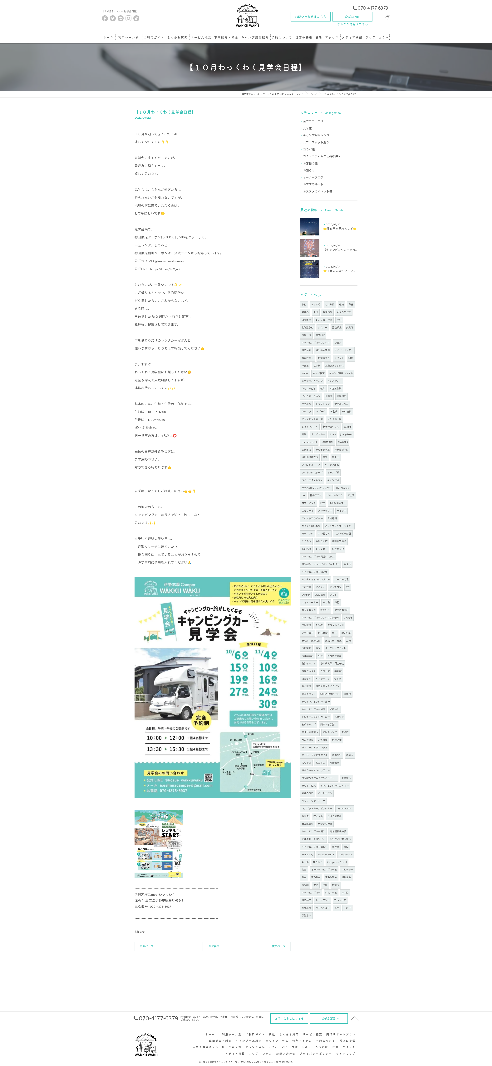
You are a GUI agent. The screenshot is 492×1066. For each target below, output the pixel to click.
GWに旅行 (320, 595)
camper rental (309, 442)
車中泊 (345, 893)
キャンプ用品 (332, 465)
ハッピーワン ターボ (313, 801)
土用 (315, 312)
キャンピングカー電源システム (318, 557)
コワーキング (309, 503)
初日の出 (334, 709)
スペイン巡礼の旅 (311, 526)
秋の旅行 (306, 686)
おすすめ (316, 304)
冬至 (304, 870)
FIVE (322, 503)
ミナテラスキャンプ (312, 381)
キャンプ (306, 412)
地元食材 (322, 633)
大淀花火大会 (325, 824)
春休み (349, 755)
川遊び (347, 908)
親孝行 (335, 847)
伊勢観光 (341, 396)
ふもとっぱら (309, 389)
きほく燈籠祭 (334, 816)
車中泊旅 (346, 412)
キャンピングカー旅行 (313, 709)
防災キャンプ (330, 732)
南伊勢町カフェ (337, 503)
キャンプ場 (333, 480)
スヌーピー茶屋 (343, 534)
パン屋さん (324, 534)
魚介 (334, 633)
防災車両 (320, 763)
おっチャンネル (310, 427)
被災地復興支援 (310, 457)
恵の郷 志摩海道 (311, 641)
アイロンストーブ (311, 465)
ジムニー (322, 327)
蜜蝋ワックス (309, 671)
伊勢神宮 (306, 900)
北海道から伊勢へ (334, 366)
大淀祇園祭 (307, 824)
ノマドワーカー (310, 602)
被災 (315, 885)
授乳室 (337, 679)
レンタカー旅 (334, 419)
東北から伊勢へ (310, 732)
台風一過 (306, 335)
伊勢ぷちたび (341, 404)
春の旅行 (337, 755)
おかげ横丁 (319, 373)
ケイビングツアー (343, 350)
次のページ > (280, 946)
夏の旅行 (346, 778)
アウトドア (340, 900)
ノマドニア (307, 633)
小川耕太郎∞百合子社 (332, 664)
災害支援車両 (341, 450)
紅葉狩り (339, 717)
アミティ (320, 587)
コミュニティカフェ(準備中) (321, 156)
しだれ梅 (306, 549)
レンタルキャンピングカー (316, 579)
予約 (339, 320)
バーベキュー (323, 908)
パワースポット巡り (316, 142)
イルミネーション (311, 396)
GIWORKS (343, 442)
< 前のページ (145, 946)
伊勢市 (335, 885)
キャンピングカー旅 (312, 419)
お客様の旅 (310, 163)
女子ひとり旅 (344, 312)
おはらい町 (321, 541)
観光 (318, 648)
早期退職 (332, 518)
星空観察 (337, 327)
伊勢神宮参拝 (339, 541)
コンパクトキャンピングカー (317, 809)
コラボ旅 (309, 149)
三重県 (333, 412)
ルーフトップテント (335, 648)
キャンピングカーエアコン (334, 786)
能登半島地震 (323, 450)
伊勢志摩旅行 (341, 610)
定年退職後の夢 (338, 831)
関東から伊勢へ (328, 725)
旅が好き (325, 610)
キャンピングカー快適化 (314, 572)
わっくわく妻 (309, 610)
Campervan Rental (337, 862)
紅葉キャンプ (309, 725)
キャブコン (335, 587)
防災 (320, 656)
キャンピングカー (311, 893)
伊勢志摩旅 (327, 442)
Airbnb (305, 862)
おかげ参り (307, 358)
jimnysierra (346, 434)
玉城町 (345, 732)
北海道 (328, 396)
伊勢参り (306, 350)
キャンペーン (323, 679)
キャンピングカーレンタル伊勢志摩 (320, 618)
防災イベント (309, 664)
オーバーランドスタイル (314, 755)
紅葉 (322, 389)
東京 (325, 457)
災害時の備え (334, 656)
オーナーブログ (313, 177)
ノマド (333, 595)
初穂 (350, 358)
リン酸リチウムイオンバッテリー (319, 778)
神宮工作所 (336, 389)
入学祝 (319, 625)
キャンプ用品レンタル (317, 135)
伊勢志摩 (306, 915)
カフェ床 (325, 671)
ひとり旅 (330, 304)
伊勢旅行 (306, 404)
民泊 (346, 847)
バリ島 (326, 602)
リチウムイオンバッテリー (316, 770)
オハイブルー (318, 434)
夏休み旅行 (307, 793)
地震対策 (337, 740)
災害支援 (306, 450)
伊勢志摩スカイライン (327, 686)
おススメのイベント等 (317, 191)
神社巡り (317, 862)
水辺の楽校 (307, 740)
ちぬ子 (305, 816)
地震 (325, 885)
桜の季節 (306, 763)
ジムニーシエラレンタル (314, 748)
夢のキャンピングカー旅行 (316, 702)
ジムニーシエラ (334, 495)
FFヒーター (347, 870)
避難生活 (346, 877)
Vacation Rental (326, 854)
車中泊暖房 (331, 877)
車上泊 (351, 495)
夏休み (305, 312)
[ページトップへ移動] (354, 1018)
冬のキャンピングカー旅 (324, 870)
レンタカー (321, 549)
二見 (348, 641)
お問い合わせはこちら (310, 16)
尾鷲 (304, 434)
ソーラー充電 (342, 579)
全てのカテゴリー (315, 121)
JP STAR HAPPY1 (344, 809)
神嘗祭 (305, 366)
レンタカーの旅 (324, 320)
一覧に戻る (212, 946)
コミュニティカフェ (312, 480)
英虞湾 (349, 327)
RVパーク (321, 412)
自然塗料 (306, 679)
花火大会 (318, 816)
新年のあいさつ (331, 427)
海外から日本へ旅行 (340, 839)
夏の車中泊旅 (309, 786)
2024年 (347, 427)
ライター (341, 511)
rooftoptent (307, 656)
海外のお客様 (323, 350)
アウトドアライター (312, 518)
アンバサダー (325, 511)
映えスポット (309, 694)
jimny (333, 434)
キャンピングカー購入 (313, 831)
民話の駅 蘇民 (333, 641)
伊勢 (336, 602)
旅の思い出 (338, 549)
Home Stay (307, 854)
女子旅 (307, 128)
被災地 (305, 885)
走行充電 (306, 587)
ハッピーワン (325, 793)
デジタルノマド (335, 625)
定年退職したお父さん (313, 839)
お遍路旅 (327, 312)
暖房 (304, 877)
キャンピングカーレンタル (316, 343)
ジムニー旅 (331, 893)
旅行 (304, 304)
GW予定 (306, 595)
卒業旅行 (306, 625)
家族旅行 (306, 908)
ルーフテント (323, 900)
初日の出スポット (329, 694)
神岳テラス (316, 495)
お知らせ (140, 932)
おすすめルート (313, 184)
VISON (305, 373)
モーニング (307, 534)
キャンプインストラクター (339, 526)
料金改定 (334, 763)
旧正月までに (343, 488)
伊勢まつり (324, 358)
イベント (339, 358)
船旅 (341, 304)
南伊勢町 (306, 648)
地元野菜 (346, 633)
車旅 (336, 908)
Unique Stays (346, 854)
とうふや (306, 541)
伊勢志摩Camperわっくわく (316, 488)
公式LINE (352, 17)
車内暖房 (316, 877)
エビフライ (307, 511)
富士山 (335, 457)
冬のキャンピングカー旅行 (316, 717)
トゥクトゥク (323, 404)
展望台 (347, 694)
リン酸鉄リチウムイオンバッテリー (320, 564)
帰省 (350, 304)
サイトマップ (346, 1053)
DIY (303, 495)
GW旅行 (348, 618)
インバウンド (334, 381)
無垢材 (338, 671)
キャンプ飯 (333, 473)
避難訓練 (322, 740)
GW (347, 587)
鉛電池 (347, 564)
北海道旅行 (307, 327)
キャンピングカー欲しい (314, 847)
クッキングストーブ (312, 473)
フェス (338, 343)
